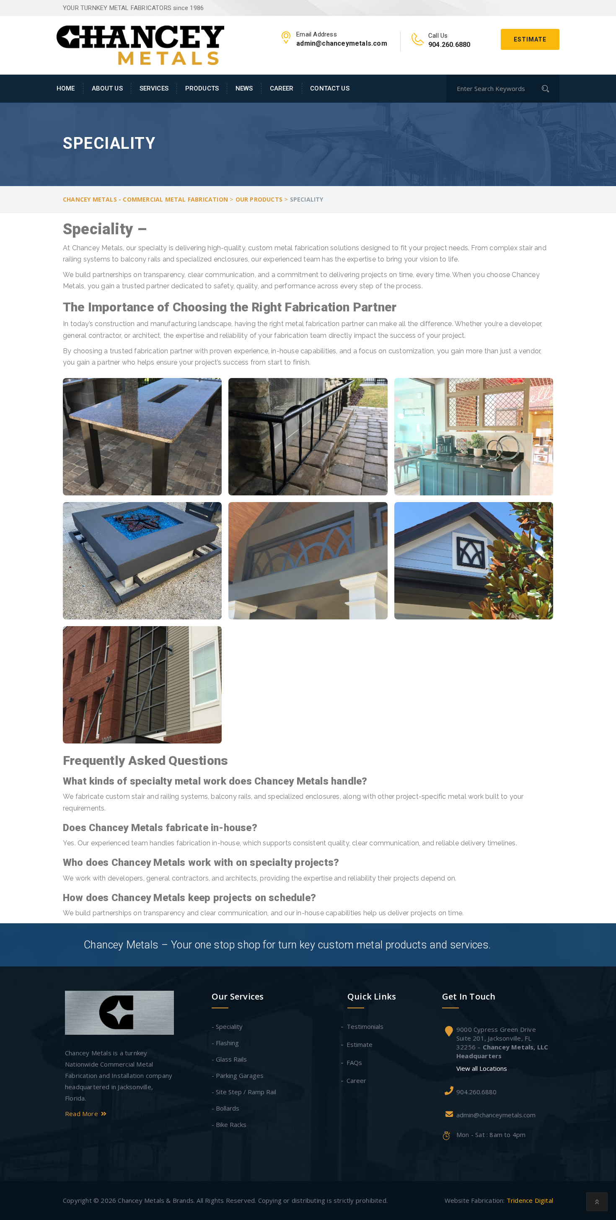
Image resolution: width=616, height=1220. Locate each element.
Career (282, 88)
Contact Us (329, 88)
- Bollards (225, 1108)
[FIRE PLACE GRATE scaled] (307, 436)
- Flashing (225, 1043)
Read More (82, 1113)
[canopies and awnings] (473, 560)
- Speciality (227, 1026)
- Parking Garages (238, 1075)
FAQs (354, 1062)
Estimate (530, 39)
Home (66, 88)
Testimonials (365, 1026)
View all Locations (481, 1068)
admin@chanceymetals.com (496, 1115)
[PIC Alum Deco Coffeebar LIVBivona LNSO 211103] (473, 436)
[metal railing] (307, 560)
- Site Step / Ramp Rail (244, 1092)
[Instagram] (92, 1137)
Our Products (259, 199)
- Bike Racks (229, 1124)
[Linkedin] (71, 1137)
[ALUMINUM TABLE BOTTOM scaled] (142, 436)
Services (154, 88)
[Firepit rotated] (142, 560)
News (244, 88)
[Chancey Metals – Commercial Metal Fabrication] (140, 44)
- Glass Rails (229, 1059)
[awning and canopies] (142, 684)
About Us (107, 88)
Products (202, 88)
